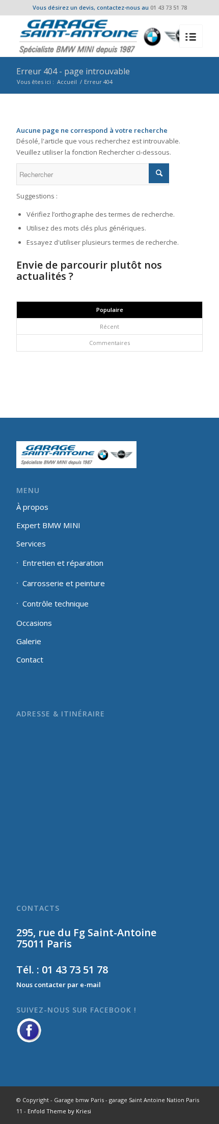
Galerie (28, 641)
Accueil (67, 81)
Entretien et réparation (62, 563)
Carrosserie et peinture (63, 583)
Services (31, 543)
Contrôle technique (55, 603)
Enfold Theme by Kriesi (59, 1111)
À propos (32, 507)
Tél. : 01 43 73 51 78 (62, 969)
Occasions (34, 623)
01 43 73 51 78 (168, 7)
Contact (29, 659)
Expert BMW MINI (48, 525)
